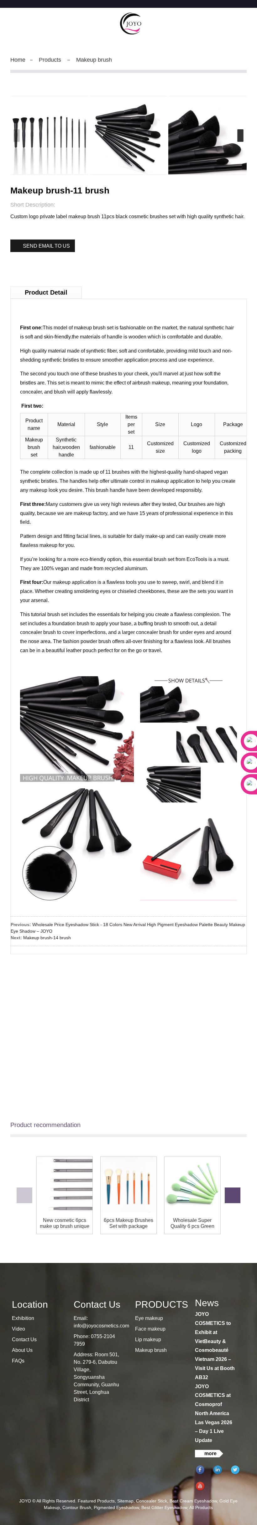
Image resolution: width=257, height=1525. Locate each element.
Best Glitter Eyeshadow (164, 1507)
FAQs (18, 1360)
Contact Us (24, 1339)
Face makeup (150, 1329)
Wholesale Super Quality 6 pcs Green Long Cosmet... (192, 1223)
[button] (240, 135)
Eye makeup (149, 1318)
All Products (201, 1507)
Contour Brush (76, 1507)
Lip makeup (148, 1339)
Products (50, 60)
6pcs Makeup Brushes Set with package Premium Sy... (128, 1223)
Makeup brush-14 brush (47, 937)
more (210, 1453)
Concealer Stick (151, 1500)
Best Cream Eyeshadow (193, 1500)
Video (18, 1329)
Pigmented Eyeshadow (116, 1507)
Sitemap (125, 1500)
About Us (22, 1350)
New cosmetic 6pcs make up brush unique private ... (64, 1223)
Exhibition (23, 1318)
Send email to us (46, 246)
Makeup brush (94, 60)
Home (17, 60)
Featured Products (96, 1500)
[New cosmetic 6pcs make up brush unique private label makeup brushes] (64, 1185)
